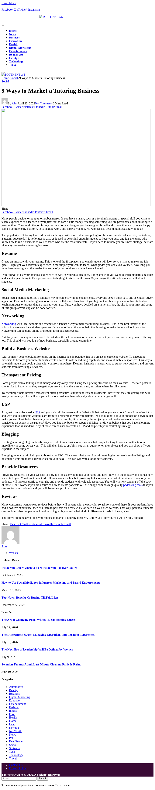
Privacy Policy (17, 768)
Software (14, 748)
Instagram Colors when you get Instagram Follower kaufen (40, 567)
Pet (11, 738)
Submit (42, 778)
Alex (15, 103)
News (12, 34)
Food (12, 714)
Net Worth (15, 731)
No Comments (44, 103)
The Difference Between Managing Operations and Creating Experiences (48, 634)
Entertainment (18, 51)
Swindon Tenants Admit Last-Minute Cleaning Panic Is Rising (41, 664)
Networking (9, 323)
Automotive (16, 686)
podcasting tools (133, 485)
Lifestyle (14, 58)
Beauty (13, 690)
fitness (13, 710)
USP (37, 412)
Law (12, 724)
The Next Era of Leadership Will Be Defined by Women (37, 649)
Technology (16, 61)
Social (5, 81)
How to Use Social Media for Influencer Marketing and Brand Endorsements (51, 582)
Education (15, 40)
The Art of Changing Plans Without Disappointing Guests (38, 619)
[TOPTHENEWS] (32, 16)
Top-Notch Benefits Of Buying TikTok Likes (30, 597)
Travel (13, 64)
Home (13, 30)
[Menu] (3, 25)
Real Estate (16, 54)
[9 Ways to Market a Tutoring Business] (76, 205)
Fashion (14, 707)
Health (13, 44)
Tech (12, 751)
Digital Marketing (20, 47)
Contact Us (15, 764)
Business (14, 37)
